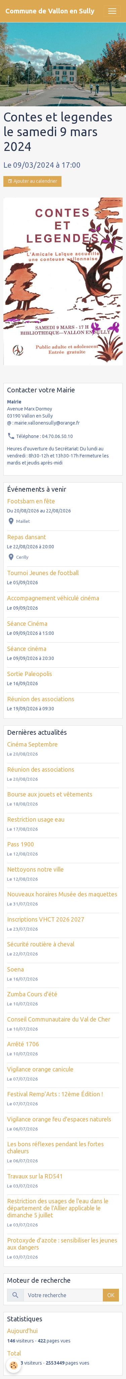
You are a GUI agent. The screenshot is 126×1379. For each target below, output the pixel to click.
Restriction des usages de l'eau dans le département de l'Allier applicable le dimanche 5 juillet (58, 1208)
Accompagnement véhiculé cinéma (53, 598)
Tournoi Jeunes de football (43, 573)
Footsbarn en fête (31, 501)
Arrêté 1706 (23, 1044)
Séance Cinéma (27, 623)
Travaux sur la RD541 (35, 1176)
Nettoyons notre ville (35, 869)
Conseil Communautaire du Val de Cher (58, 1019)
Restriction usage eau (36, 819)
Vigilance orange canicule (40, 1069)
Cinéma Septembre (32, 744)
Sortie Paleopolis (29, 674)
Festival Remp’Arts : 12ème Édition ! (55, 1094)
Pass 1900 (20, 844)
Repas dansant (26, 537)
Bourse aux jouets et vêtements (49, 794)
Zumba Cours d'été (32, 994)
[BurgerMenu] (112, 11)
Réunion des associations (40, 699)
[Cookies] (13, 1365)
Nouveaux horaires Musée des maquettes (62, 894)
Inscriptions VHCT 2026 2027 (45, 919)
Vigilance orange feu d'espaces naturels (59, 1119)
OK (111, 1295)
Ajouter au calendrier (34, 181)
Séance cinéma (26, 649)
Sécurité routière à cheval (40, 944)
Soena (15, 969)
